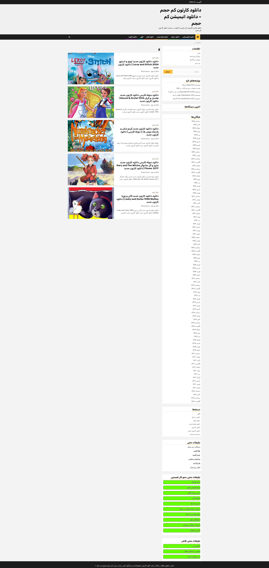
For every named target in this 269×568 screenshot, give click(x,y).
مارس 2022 (196, 189)
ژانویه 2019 (196, 309)
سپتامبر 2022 (195, 169)
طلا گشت (196, 451)
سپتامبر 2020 (195, 248)
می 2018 (197, 336)
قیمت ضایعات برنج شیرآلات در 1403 (188, 88)
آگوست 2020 (195, 251)
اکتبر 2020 (196, 244)
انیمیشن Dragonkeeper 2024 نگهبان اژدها (186, 95)
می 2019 (197, 295)
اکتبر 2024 (196, 125)
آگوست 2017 (195, 364)
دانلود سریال (175, 37)
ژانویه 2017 (196, 388)
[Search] (69, 37)
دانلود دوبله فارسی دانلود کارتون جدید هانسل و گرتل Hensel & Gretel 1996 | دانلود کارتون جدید (139, 98)
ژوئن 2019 (196, 292)
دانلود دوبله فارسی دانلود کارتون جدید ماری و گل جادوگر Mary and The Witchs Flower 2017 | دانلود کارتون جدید (138, 165)
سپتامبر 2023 (195, 159)
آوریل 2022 (196, 186)
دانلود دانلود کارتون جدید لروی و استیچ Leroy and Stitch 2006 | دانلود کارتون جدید (138, 64)
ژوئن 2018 (196, 333)
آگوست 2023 (195, 162)
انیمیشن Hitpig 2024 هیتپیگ (191, 85)
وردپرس (197, 63)
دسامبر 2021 (196, 196)
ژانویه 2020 (196, 275)
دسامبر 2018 (196, 312)
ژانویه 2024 (196, 148)
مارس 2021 (196, 227)
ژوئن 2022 (196, 179)
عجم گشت (196, 455)
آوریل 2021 (196, 224)
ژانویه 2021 (196, 234)
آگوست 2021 (195, 210)
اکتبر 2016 (196, 394)
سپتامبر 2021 (195, 207)
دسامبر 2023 (196, 152)
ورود (198, 53)
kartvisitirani (146, 71)
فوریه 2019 (196, 306)
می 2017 (197, 374)
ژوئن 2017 (196, 371)
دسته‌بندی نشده (195, 434)
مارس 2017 (196, 381)
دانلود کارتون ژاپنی (188, 37)
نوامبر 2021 (196, 200)
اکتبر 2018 (196, 319)
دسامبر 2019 (196, 278)
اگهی (141, 37)
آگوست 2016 (195, 401)
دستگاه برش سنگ (194, 447)
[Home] (198, 37)
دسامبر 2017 (196, 353)
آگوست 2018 (195, 326)
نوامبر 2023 (196, 155)
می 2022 (197, 183)
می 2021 (197, 220)
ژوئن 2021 (196, 217)
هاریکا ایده (196, 463)
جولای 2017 (196, 367)
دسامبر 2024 (196, 121)
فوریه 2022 (196, 193)
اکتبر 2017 (196, 360)
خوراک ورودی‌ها (195, 56)
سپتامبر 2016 (195, 398)
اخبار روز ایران (195, 467)
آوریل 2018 (196, 340)
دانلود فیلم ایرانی (162, 37)
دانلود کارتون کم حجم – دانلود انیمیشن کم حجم (180, 16)
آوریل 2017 (196, 377)
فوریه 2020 (196, 271)
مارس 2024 (196, 142)
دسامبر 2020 (196, 237)
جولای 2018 (196, 330)
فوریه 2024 (196, 145)
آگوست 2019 (195, 289)
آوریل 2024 (196, 138)
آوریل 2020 (196, 265)
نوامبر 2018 (196, 316)
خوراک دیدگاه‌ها (195, 60)
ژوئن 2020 (196, 258)
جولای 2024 (196, 128)
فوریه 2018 (196, 347)
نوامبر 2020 (196, 241)
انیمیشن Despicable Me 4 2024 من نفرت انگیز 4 (184, 92)
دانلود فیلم (150, 37)
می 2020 (197, 261)
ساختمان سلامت (194, 459)
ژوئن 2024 (196, 131)
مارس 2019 (196, 302)
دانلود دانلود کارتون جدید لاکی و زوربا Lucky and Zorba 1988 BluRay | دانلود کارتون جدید (137, 199)
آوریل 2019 (196, 299)
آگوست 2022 (195, 172)
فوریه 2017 (196, 384)
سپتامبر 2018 (195, 323)
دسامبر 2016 (196, 391)
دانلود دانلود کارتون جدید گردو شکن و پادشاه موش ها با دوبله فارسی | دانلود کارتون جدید (139, 131)
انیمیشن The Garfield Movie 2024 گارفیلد (186, 99)
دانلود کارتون (133, 37)
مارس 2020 (196, 268)
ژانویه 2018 (196, 350)
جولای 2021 (196, 213)
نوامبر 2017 (196, 357)
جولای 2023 (196, 166)
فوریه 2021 (196, 230)
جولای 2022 (196, 176)
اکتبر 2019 (196, 282)
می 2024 (197, 135)
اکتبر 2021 (196, 203)
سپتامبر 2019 (195, 285)
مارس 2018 (196, 343)
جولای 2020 (196, 254)
